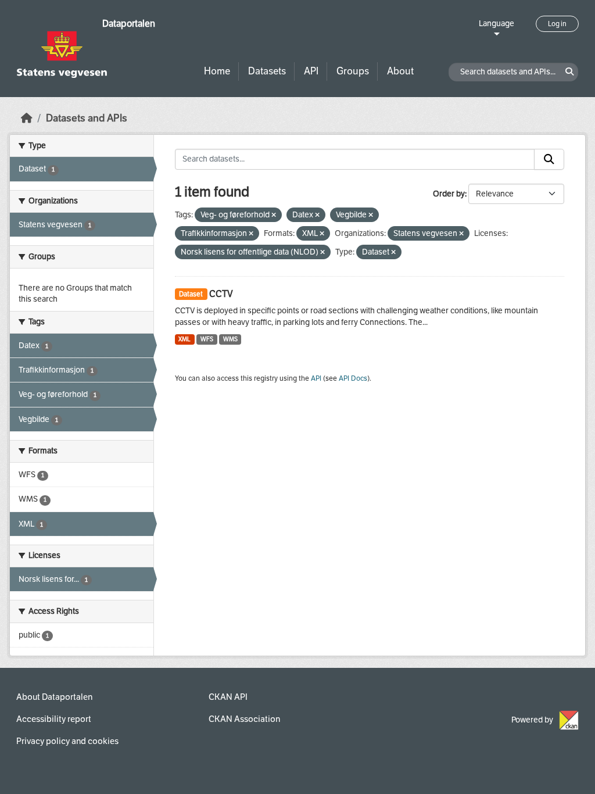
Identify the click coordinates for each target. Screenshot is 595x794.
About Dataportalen (54, 697)
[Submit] (549, 159)
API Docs (353, 378)
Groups (352, 71)
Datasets (267, 71)
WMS (230, 339)
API (311, 71)
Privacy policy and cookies (67, 741)
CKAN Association (244, 719)
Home (217, 71)
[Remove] (273, 215)
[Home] (27, 118)
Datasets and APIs (86, 118)
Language (496, 23)
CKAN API (228, 697)
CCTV (221, 293)
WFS (206, 339)
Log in (557, 24)
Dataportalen (128, 23)
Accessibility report (53, 719)
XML (184, 339)
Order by (449, 194)
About (400, 71)
